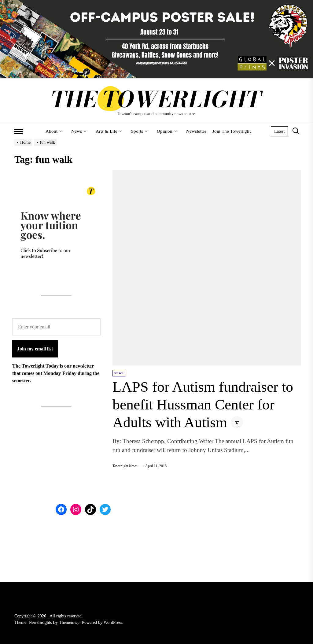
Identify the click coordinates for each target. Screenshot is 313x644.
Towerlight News (125, 466)
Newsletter (196, 131)
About (51, 131)
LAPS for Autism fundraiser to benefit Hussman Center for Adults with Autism (202, 404)
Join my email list (35, 348)
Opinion (164, 131)
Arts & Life (106, 131)
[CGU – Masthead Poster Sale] (156, 3)
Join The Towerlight (231, 131)
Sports (137, 131)
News (76, 131)
